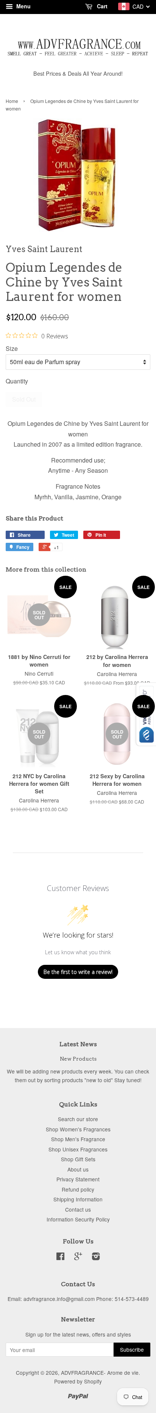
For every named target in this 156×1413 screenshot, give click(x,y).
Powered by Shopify (78, 1381)
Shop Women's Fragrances (78, 1129)
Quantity (17, 381)
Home (12, 101)
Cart (101, 6)
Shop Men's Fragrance (78, 1139)
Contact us (78, 1209)
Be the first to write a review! (78, 971)
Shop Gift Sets (78, 1159)
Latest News (78, 1044)
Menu (23, 6)
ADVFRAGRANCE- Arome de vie (100, 1372)
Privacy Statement (78, 1179)
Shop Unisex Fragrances (78, 1149)
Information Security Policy (78, 1219)
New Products (78, 1059)
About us (78, 1169)
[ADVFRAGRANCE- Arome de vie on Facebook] (60, 1257)
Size (12, 348)
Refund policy (78, 1189)
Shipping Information (78, 1199)
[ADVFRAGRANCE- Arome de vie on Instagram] (96, 1257)
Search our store (78, 1119)
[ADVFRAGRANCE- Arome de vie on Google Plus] (78, 1257)
